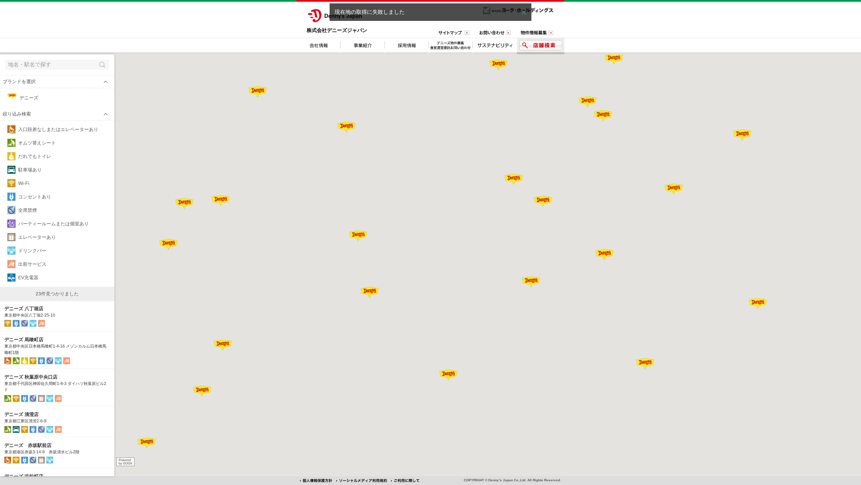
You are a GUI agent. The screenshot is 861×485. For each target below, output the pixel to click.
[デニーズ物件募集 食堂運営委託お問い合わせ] (451, 46)
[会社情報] (319, 46)
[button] (57, 81)
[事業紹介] (363, 46)
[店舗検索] (540, 46)
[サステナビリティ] (495, 46)
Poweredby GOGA (125, 461)
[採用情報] (407, 46)
